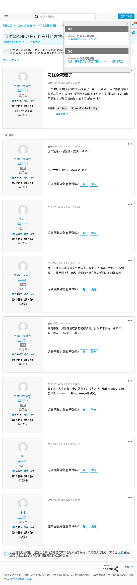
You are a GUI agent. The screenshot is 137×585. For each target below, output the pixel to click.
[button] (130, 144)
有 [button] (84, 184)
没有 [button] (94, 184)
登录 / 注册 (126, 16)
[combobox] (64, 16)
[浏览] (5, 17)
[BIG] (23, 447)
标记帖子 (23, 114)
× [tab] (127, 24)
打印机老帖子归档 (47, 25)
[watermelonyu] (23, 77)
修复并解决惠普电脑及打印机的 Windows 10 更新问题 (95, 61)
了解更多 (35, 42)
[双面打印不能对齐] (21, 60)
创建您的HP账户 (14, 42)
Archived (61, 108)
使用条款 (15, 578)
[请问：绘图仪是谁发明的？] (25, 60)
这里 (120, 552)
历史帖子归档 (25, 25)
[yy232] (23, 210)
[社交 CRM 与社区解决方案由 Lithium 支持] (110, 567)
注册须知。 (28, 578)
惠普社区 (7, 25)
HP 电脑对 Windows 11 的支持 (83, 39)
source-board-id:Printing (84, 108)
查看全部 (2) (62, 113)
